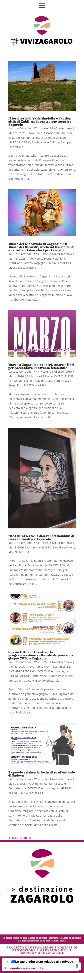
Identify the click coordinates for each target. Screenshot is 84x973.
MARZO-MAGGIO (19, 142)
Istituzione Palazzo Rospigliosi (27, 263)
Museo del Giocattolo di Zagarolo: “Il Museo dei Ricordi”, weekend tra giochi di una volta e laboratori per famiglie (41, 247)
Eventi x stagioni (55, 138)
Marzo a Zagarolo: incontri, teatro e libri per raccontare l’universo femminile (41, 366)
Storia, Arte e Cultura (45, 142)
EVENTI (58, 376)
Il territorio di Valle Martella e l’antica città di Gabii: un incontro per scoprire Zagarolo (39, 121)
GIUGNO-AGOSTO (19, 676)
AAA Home (35, 133)
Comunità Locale (32, 138)
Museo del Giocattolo (22, 267)
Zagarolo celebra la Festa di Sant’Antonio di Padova (41, 773)
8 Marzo (32, 376)
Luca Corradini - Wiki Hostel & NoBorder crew (42, 128)
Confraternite (17, 788)
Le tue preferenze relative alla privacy (44, 961)
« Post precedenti (19, 838)
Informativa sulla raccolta (24, 968)
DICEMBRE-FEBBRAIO (22, 671)
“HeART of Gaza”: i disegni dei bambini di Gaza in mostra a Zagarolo (41, 537)
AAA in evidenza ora (57, 667)
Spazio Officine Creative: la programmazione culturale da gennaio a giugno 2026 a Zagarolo (40, 655)
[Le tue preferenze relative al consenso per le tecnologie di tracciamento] (77, 966)
